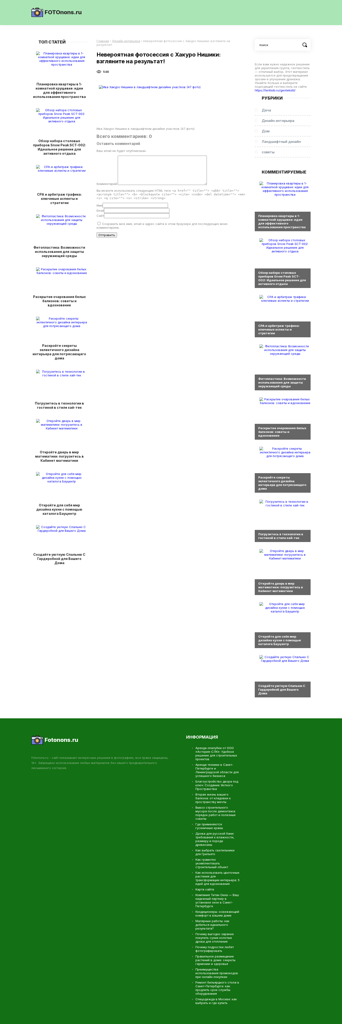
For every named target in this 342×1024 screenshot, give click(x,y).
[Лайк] (119, 71)
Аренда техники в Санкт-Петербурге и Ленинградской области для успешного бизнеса (217, 770)
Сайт (100, 216)
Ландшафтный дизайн (281, 141)
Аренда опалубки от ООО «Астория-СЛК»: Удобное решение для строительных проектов (216, 753)
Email (100, 210)
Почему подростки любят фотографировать (214, 949)
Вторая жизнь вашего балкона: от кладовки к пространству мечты (213, 798)
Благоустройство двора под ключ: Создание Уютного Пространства (216, 785)
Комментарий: (107, 184)
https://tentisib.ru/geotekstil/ (275, 90)
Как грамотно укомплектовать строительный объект (211, 863)
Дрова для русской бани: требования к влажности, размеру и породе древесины (214, 839)
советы (268, 152)
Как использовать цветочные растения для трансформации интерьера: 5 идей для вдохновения (217, 878)
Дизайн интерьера (278, 120)
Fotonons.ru (61, 739)
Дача (266, 110)
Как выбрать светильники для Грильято (215, 852)
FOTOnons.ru (63, 12)
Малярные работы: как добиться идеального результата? (212, 924)
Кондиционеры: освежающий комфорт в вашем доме (217, 913)
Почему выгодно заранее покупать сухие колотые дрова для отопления (214, 937)
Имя (100, 205)
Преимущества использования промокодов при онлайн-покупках (216, 973)
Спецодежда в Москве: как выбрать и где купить (216, 1001)
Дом (266, 131)
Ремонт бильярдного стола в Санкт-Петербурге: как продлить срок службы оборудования (217, 987)
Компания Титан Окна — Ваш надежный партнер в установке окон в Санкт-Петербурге (217, 900)
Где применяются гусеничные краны (209, 826)
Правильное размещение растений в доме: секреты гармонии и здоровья (215, 960)
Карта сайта (204, 889)
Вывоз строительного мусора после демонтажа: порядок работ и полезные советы (215, 813)
